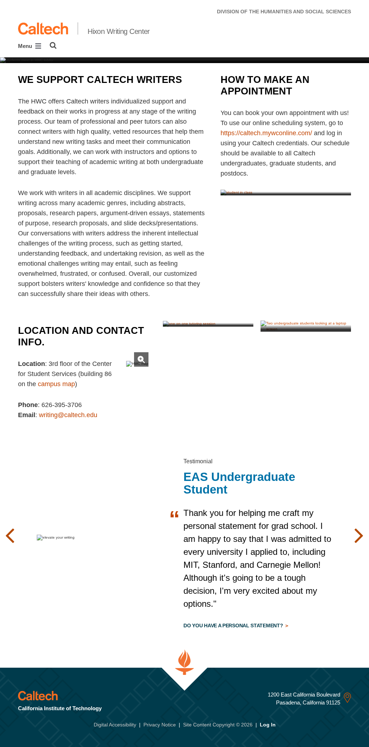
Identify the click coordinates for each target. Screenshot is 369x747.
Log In (268, 725)
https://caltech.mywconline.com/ (266, 133)
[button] (10, 535)
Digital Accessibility (115, 725)
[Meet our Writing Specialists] (208, 323)
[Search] (53, 45)
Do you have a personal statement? (233, 625)
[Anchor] (188, 79)
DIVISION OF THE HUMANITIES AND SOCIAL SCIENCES (284, 11)
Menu (26, 46)
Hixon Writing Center (119, 31)
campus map (56, 384)
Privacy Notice (159, 725)
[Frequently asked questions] (286, 192)
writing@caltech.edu (68, 415)
